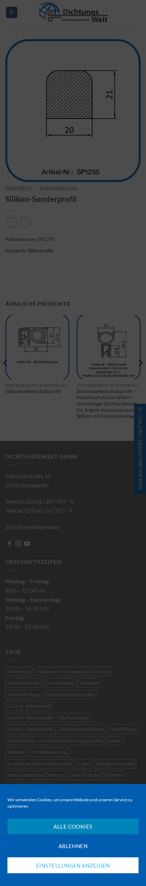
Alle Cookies (73, 826)
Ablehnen (73, 846)
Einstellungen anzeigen (73, 865)
